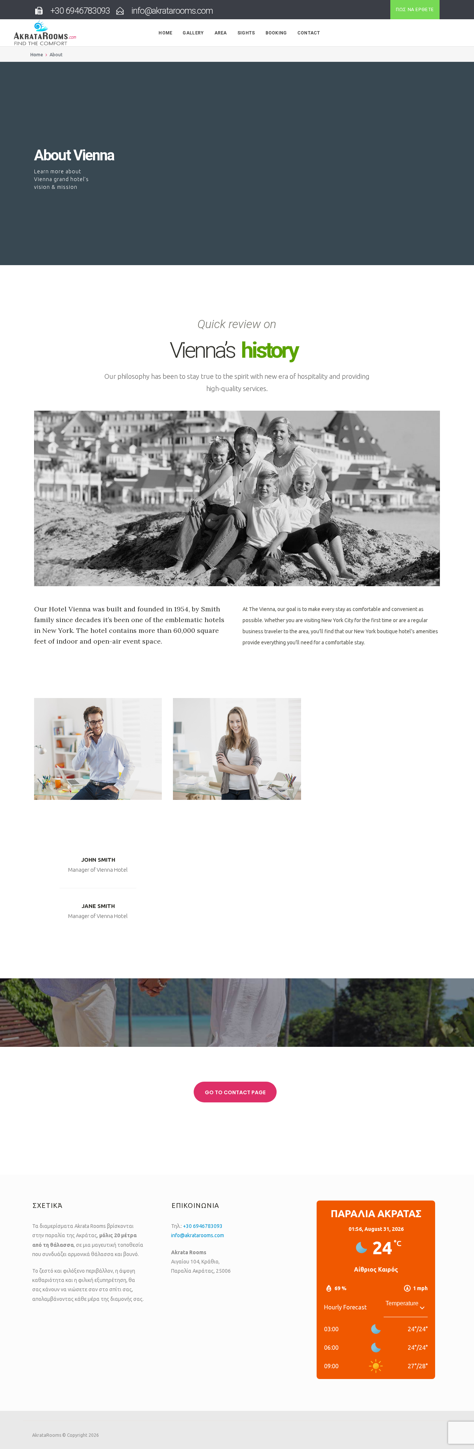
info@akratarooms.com (197, 1235)
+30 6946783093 (203, 1226)
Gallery (193, 33)
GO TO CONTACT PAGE (235, 1092)
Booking (276, 33)
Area (220, 33)
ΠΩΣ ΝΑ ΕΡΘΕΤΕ (415, 9)
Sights (246, 33)
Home (165, 33)
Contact (308, 33)
